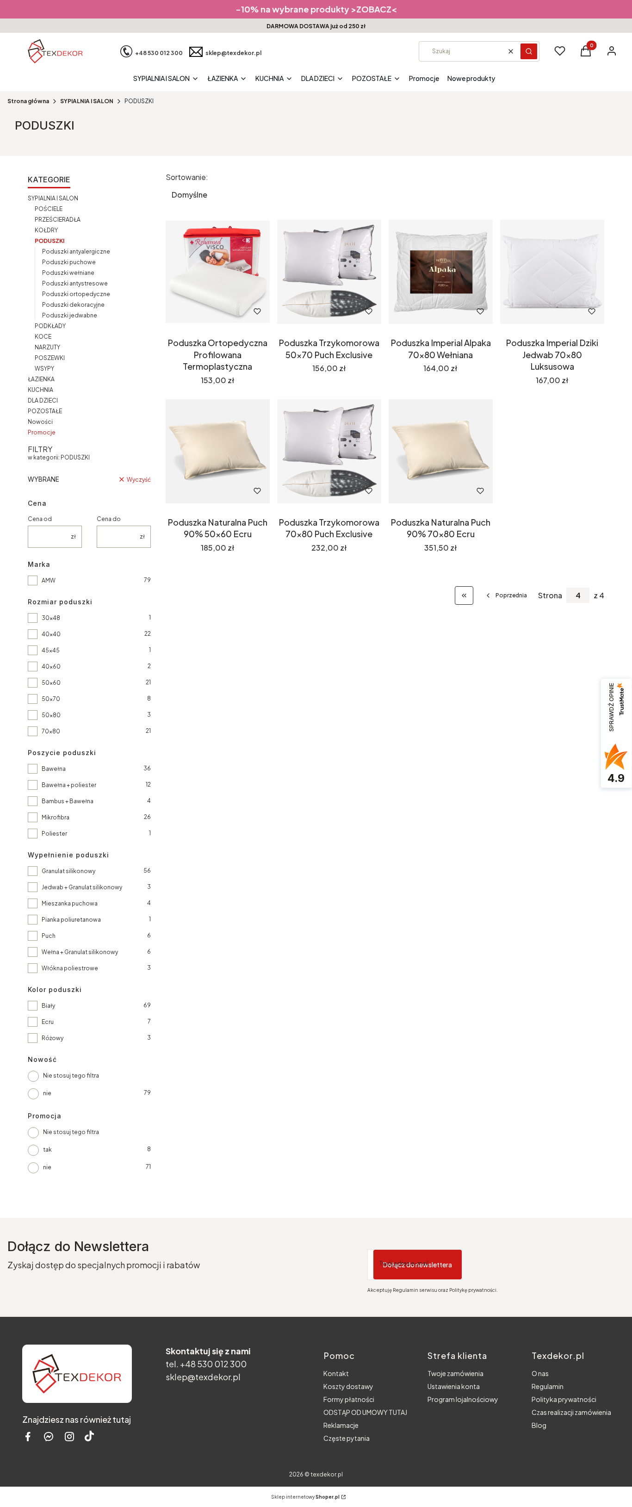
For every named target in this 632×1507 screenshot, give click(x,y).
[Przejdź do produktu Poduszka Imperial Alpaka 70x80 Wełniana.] (441, 272)
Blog (539, 1425)
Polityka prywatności (564, 1399)
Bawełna (54, 768)
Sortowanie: (187, 177)
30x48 (51, 617)
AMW (49, 580)
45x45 (51, 650)
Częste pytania (346, 1438)
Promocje (42, 432)
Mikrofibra (55, 817)
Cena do (109, 518)
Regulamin (548, 1386)
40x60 (51, 666)
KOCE (43, 336)
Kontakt (336, 1373)
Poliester (54, 833)
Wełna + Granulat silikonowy (80, 952)
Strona (550, 595)
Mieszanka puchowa (70, 903)
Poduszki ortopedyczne (76, 294)
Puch (49, 935)
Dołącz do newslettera (417, 1264)
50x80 (51, 715)
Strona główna (28, 101)
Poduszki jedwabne (69, 315)
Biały (48, 1005)
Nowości (40, 421)
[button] (528, 51)
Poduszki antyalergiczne (76, 251)
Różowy (52, 1038)
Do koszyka (205, 311)
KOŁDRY (46, 230)
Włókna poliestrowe (70, 968)
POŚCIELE (48, 208)
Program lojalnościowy (463, 1399)
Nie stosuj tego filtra (71, 1075)
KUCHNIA (40, 389)
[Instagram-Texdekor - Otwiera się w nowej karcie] (69, 1436)
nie (47, 1093)
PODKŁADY (50, 325)
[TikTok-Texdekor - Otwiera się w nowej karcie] (89, 1436)
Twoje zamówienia (455, 1373)
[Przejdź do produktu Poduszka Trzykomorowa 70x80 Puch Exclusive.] (329, 451)
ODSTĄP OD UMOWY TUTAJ (365, 1412)
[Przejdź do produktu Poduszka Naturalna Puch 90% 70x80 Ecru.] (441, 451)
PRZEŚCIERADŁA (58, 219)
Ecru (48, 1021)
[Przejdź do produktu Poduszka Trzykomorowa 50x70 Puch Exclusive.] (329, 272)
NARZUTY (47, 347)
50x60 (51, 682)
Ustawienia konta (454, 1386)
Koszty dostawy (348, 1386)
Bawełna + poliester (69, 784)
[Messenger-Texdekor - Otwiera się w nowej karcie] (48, 1436)
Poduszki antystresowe (75, 283)
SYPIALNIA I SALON (86, 101)
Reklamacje (341, 1425)
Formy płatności (348, 1399)
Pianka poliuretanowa (71, 919)
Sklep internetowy (305, 1497)
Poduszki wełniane (68, 272)
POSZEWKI (50, 357)
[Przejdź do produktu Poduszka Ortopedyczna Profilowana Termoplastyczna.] (218, 272)
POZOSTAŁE (45, 411)
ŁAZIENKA (41, 379)
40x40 (51, 634)
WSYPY (44, 368)
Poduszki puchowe (69, 262)
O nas (540, 1373)
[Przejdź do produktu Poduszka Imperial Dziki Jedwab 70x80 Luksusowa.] (552, 272)
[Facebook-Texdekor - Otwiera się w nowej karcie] (27, 1436)
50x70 (51, 698)
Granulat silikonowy (68, 871)
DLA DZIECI (43, 400)
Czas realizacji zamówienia (571, 1412)
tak (47, 1149)
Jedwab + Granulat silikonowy (82, 887)
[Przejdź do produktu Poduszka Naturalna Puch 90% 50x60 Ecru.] (218, 451)
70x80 (51, 731)
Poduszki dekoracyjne (73, 304)
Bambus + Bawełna (67, 801)
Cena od (40, 518)
